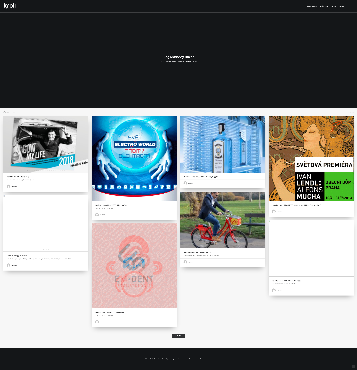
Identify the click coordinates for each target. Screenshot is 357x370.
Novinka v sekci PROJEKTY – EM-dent (109, 312)
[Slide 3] (47, 249)
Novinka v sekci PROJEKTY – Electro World (111, 205)
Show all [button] (351, 112)
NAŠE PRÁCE (324, 6)
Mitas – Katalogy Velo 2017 (17, 256)
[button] (350, 6)
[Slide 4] (49, 249)
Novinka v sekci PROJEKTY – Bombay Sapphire (201, 177)
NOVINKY (334, 6)
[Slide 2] (45, 249)
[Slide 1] (43, 249)
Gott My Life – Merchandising (18, 177)
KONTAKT (342, 6)
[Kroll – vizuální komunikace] (9, 6)
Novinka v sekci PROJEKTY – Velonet (197, 252)
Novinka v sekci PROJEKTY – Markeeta (286, 281)
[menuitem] (312, 6)
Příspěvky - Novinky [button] (9, 112)
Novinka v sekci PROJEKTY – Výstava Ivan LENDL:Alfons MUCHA (296, 205)
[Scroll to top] (353, 366)
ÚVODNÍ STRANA (312, 6)
